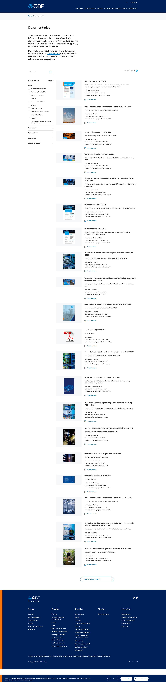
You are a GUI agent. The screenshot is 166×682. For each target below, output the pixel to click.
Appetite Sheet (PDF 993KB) (95, 330)
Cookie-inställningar (113, 678)
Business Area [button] (32, 133)
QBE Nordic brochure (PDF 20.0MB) (97, 476)
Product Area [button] (32, 128)
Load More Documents (91, 579)
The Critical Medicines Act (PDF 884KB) (99, 154)
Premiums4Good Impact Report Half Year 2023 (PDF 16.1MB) (107, 549)
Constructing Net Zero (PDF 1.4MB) (97, 132)
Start (30, 16)
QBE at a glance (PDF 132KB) (95, 81)
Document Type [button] (33, 138)
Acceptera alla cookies (141, 678)
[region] (83, 678)
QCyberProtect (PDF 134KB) (95, 229)
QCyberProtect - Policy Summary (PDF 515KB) (102, 377)
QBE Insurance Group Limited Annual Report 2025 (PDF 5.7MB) (108, 107)
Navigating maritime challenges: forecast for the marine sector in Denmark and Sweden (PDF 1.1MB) (109, 524)
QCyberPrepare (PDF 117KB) (95, 205)
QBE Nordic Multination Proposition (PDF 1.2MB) (103, 453)
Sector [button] (35, 85)
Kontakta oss (53, 53)
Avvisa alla (126, 678)
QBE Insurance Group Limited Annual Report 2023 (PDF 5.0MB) (108, 498)
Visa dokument (91, 99)
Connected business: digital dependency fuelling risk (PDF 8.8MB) (109, 352)
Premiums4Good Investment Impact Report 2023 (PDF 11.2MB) (108, 428)
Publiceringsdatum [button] (34, 143)
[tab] (41, 85)
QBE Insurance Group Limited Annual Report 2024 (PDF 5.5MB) (108, 304)
